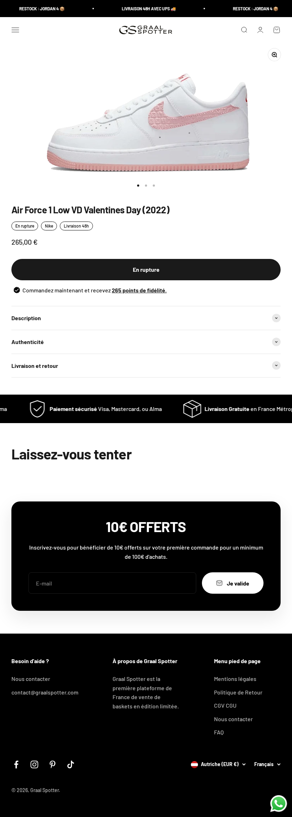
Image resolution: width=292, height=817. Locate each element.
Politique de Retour (238, 692)
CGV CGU (225, 705)
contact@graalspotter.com (44, 692)
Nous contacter (30, 678)
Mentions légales (235, 678)
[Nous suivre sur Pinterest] (52, 764)
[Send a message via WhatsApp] (278, 803)
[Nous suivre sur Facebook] (16, 764)
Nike (49, 225)
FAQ (219, 732)
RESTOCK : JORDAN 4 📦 (36, 8)
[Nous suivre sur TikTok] (70, 764)
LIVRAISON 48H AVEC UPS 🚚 (143, 8)
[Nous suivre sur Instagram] (34, 764)
